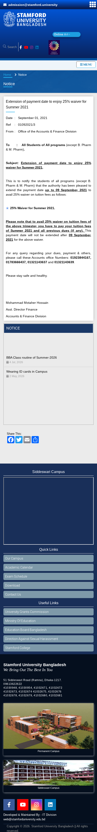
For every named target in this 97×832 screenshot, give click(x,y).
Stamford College (17, 648)
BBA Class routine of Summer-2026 (31, 348)
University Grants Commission (27, 612)
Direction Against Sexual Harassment (31, 639)
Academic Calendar (19, 567)
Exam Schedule (16, 576)
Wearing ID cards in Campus (26, 361)
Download (12, 585)
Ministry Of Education (20, 621)
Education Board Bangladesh (26, 630)
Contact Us (13, 594)
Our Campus (14, 558)
